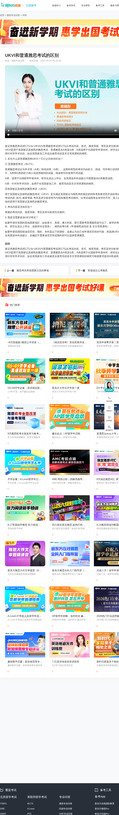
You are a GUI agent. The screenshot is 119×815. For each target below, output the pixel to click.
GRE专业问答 (66, 814)
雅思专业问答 (13, 15)
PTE (29, 814)
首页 (2, 15)
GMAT (3, 814)
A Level (30, 808)
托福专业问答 (65, 808)
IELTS (30, 803)
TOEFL (3, 803)
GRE (2, 808)
